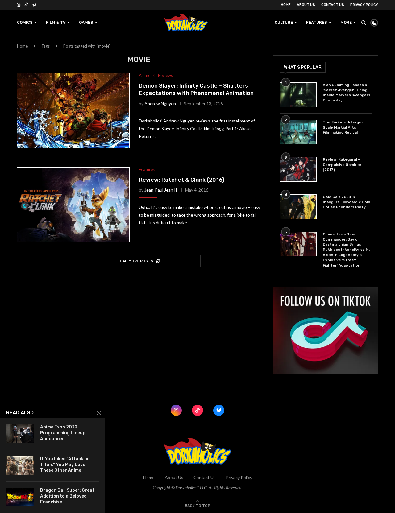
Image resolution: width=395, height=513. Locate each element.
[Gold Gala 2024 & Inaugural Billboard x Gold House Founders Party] (298, 206)
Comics (25, 22)
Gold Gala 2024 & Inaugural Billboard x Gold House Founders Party (346, 202)
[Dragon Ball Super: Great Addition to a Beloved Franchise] (20, 497)
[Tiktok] (26, 5)
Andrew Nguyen (160, 103)
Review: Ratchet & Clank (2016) (181, 179)
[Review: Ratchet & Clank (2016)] (73, 204)
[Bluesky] (34, 5)
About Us (306, 5)
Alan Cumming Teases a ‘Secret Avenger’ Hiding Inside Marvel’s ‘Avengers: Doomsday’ (347, 92)
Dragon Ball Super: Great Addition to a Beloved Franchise (67, 496)
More (346, 22)
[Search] (363, 22)
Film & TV (56, 22)
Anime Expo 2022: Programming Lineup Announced (62, 432)
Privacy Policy (364, 5)
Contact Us (332, 5)
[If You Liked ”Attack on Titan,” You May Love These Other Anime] (20, 465)
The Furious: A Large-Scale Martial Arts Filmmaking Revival (343, 127)
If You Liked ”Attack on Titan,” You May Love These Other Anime (65, 464)
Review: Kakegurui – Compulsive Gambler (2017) (342, 164)
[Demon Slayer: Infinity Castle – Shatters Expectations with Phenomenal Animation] (73, 110)
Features (316, 22)
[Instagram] (18, 5)
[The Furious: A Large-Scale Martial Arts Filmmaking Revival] (298, 132)
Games (86, 22)
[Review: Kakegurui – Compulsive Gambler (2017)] (298, 169)
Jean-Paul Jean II (160, 189)
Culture (284, 22)
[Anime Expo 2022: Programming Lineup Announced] (20, 433)
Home (286, 5)
